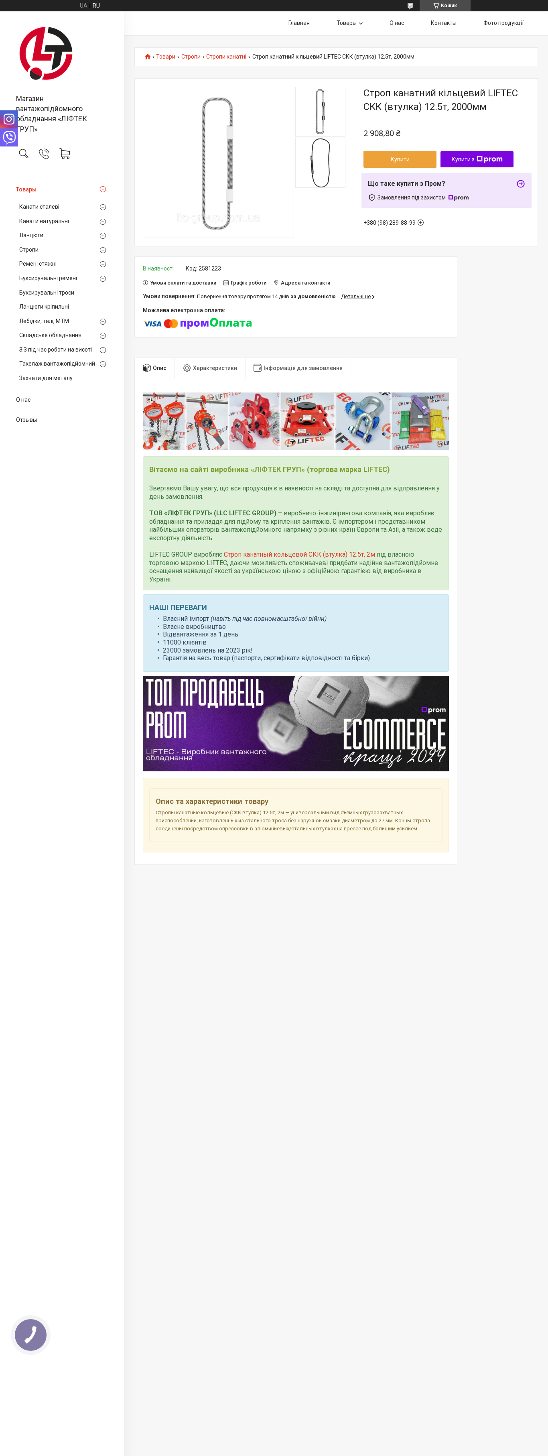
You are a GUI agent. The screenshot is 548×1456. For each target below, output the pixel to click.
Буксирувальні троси (46, 292)
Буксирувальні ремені (48, 278)
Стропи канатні (226, 57)
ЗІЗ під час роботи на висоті (55, 349)
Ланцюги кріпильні (44, 306)
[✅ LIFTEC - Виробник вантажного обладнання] (62, 53)
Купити (400, 159)
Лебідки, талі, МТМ (44, 321)
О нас (23, 400)
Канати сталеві (39, 206)
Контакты (444, 23)
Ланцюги (31, 235)
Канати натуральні (44, 221)
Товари (165, 57)
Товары (26, 189)
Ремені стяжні (38, 263)
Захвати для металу (46, 378)
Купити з (463, 159)
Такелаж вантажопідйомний (57, 363)
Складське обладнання (50, 335)
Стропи (29, 249)
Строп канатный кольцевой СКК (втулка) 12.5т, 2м (299, 554)
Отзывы (26, 420)
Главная (299, 23)
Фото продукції (503, 23)
